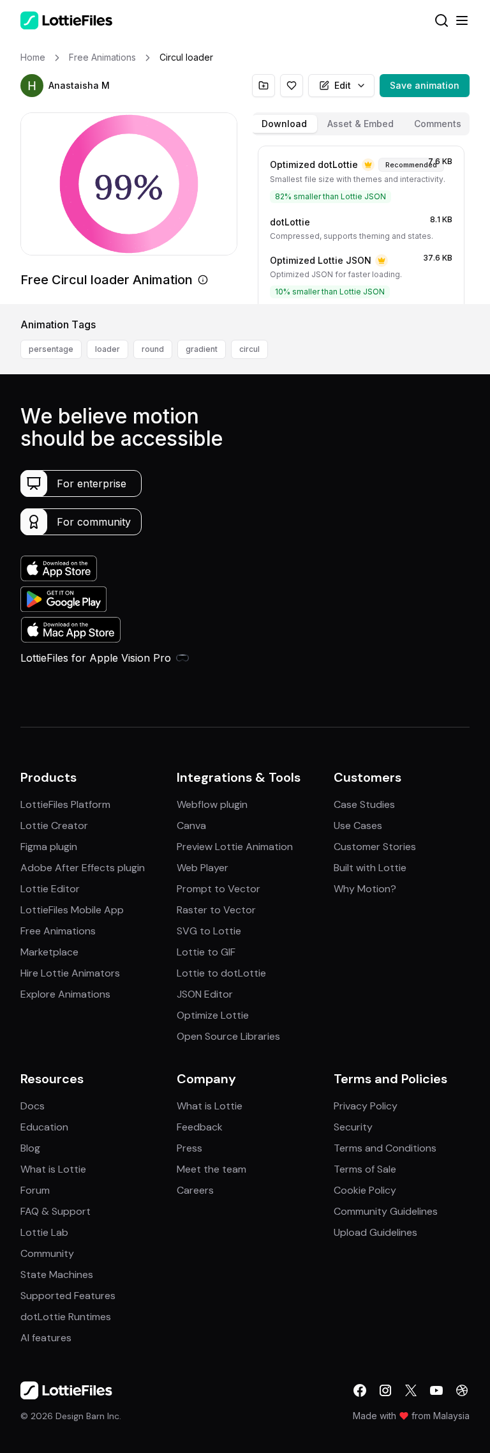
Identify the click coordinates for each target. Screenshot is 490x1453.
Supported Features (67, 1295)
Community (47, 1253)
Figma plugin (48, 846)
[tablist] (361, 123)
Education (44, 1127)
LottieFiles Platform (65, 804)
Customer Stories (375, 846)
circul (249, 349)
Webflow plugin (212, 804)
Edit (342, 85)
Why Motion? (365, 888)
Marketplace (49, 952)
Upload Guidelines (375, 1232)
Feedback (200, 1127)
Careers (195, 1190)
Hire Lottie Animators (70, 973)
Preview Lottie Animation (235, 846)
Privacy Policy (365, 1106)
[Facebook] (360, 1390)
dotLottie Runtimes (65, 1316)
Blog (30, 1148)
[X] (411, 1390)
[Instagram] (385, 1390)
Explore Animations (65, 994)
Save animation (424, 85)
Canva (191, 825)
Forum (35, 1190)
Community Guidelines (386, 1211)
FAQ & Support (55, 1211)
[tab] (284, 124)
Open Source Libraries (228, 1036)
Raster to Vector (216, 910)
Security (353, 1127)
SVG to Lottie (209, 931)
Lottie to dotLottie (221, 973)
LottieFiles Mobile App (72, 910)
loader (107, 349)
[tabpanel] (361, 222)
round (153, 349)
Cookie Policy (365, 1190)
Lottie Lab (44, 1232)
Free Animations (58, 931)
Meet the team (211, 1169)
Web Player (202, 867)
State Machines (56, 1274)
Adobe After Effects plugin (82, 867)
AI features (45, 1337)
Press (189, 1148)
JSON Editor (205, 994)
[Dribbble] (462, 1390)
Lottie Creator (54, 825)
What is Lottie (53, 1169)
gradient (202, 349)
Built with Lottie (370, 867)
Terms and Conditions (385, 1148)
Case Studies (364, 804)
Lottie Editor (50, 888)
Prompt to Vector (218, 888)
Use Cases (358, 825)
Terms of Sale (365, 1169)
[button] (31, 85)
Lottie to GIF (206, 952)
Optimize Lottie (213, 1015)
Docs (32, 1106)
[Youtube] (436, 1390)
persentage (51, 349)
